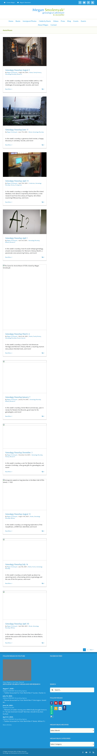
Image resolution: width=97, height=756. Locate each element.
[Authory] (64, 708)
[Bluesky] (67, 703)
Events (34, 567)
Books (31, 72)
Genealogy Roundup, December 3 (18, 452)
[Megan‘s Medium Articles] (55, 708)
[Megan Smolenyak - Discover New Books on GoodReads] (60, 708)
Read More (8, 89)
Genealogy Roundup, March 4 (17, 334)
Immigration (18, 185)
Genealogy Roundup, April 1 (16, 238)
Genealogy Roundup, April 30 (17, 624)
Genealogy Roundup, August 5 (17, 70)
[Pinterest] (60, 703)
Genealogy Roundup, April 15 (17, 181)
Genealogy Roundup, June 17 (16, 129)
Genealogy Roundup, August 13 (18, 514)
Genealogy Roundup (10, 74)
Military (7, 242)
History (13, 185)
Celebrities (32, 183)
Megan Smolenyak (12, 72)
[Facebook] (51, 703)
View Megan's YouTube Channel (13, 682)
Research (19, 74)
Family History (37, 72)
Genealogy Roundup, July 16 (16, 564)
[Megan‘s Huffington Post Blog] (51, 710)
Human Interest (21, 338)
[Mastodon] (52, 717)
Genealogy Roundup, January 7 (17, 397)
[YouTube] (55, 703)
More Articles (7, 725)
